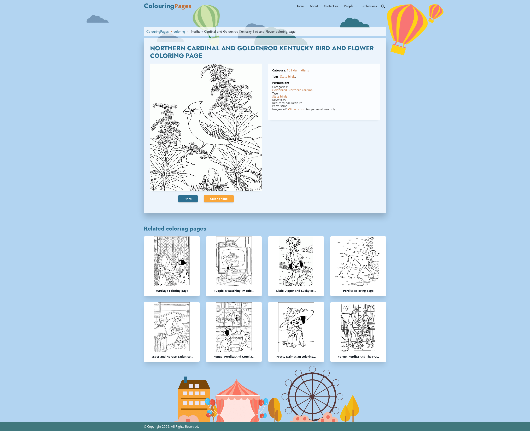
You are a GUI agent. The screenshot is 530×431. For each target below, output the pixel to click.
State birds (287, 76)
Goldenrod (279, 90)
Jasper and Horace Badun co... (172, 357)
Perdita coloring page (358, 291)
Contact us (331, 6)
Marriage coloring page (171, 291)
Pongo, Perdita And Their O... (358, 357)
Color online (219, 199)
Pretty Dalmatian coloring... (296, 357)
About (314, 6)
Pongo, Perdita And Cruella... (233, 357)
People (348, 6)
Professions (369, 6)
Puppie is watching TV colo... (234, 291)
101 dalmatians (298, 70)
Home (300, 6)
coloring (179, 31)
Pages (167, 5)
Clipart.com (296, 109)
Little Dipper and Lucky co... (296, 291)
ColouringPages (157, 31)
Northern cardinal (300, 90)
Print (188, 199)
